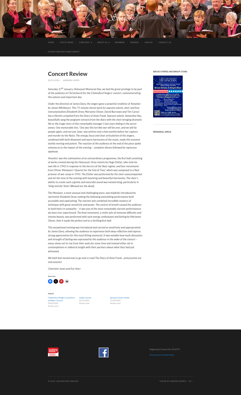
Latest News (66, 42)
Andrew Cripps (71, 80)
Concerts (84, 42)
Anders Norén (178, 381)
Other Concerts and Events (63, 52)
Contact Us (164, 42)
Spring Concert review (120, 297)
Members (120, 42)
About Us (102, 42)
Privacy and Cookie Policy (162, 354)
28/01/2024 (54, 80)
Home (51, 42)
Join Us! (148, 42)
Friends (134, 42)
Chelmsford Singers (67, 381)
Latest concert (85, 297)
